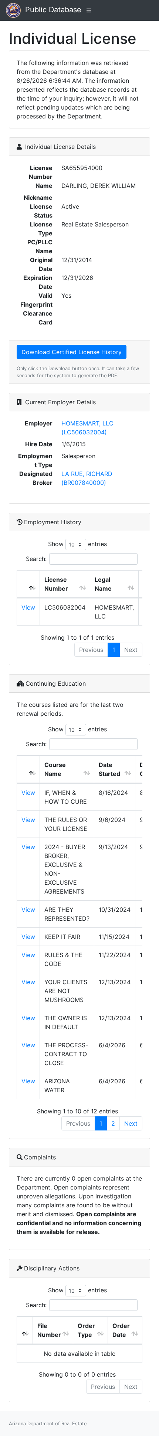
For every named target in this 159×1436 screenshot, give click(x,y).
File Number (49, 1330)
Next (131, 1123)
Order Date (121, 1330)
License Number (56, 584)
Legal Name (103, 584)
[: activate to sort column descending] (28, 584)
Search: (36, 558)
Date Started (109, 769)
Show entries (77, 544)
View (28, 607)
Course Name (55, 769)
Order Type (86, 1330)
